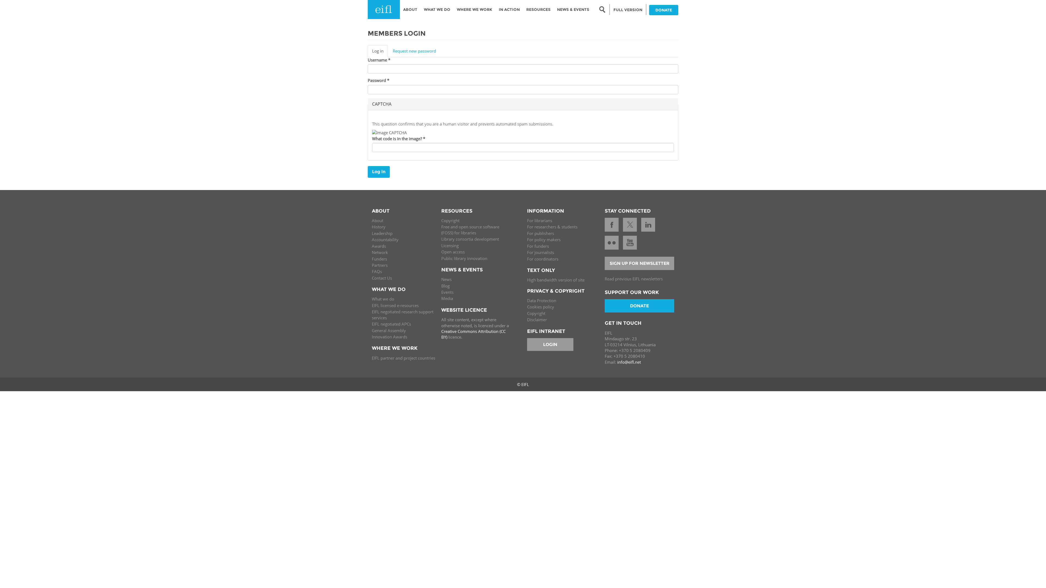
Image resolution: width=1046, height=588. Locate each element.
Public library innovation (464, 258)
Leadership (382, 233)
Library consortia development (470, 239)
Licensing (450, 245)
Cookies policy (540, 307)
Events (447, 292)
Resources (538, 9)
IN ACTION (509, 9)
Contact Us (382, 278)
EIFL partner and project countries (403, 358)
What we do (383, 299)
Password (378, 80)
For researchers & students (552, 226)
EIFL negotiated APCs (391, 324)
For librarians (539, 220)
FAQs (377, 271)
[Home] (384, 9)
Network (380, 252)
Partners (380, 265)
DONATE (663, 10)
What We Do (437, 9)
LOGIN (550, 344)
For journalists (540, 252)
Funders (379, 259)
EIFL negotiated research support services (402, 314)
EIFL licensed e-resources (395, 305)
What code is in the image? (398, 138)
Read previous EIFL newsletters (634, 278)
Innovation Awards (389, 336)
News (446, 279)
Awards (379, 246)
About (410, 9)
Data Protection (541, 300)
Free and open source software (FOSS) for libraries (470, 229)
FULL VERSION (627, 9)
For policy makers (544, 239)
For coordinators (542, 259)
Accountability (385, 239)
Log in (380, 52)
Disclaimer (537, 319)
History (378, 226)
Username (379, 60)
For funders (538, 246)
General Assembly (389, 330)
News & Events (573, 9)
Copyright (450, 220)
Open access (453, 252)
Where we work (474, 9)
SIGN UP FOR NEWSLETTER (640, 263)
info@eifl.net (629, 362)
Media (447, 298)
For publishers (540, 233)
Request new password (414, 51)
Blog (445, 286)
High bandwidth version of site (556, 280)
